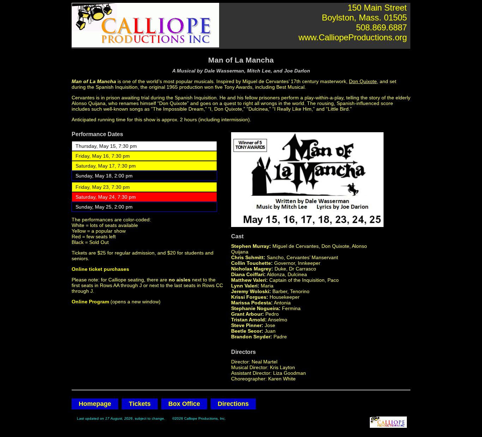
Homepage (95, 403)
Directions (233, 403)
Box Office (184, 403)
